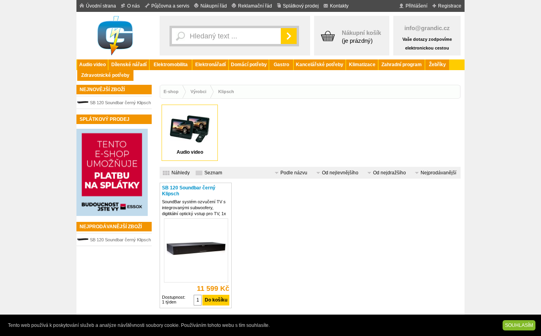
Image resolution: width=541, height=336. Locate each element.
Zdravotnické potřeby (105, 75)
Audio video (92, 64)
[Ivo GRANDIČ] (116, 35)
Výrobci (198, 91)
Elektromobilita (171, 64)
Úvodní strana (101, 6)
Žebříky (437, 64)
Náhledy (180, 173)
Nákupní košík (361, 32)
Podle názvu (293, 173)
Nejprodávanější (438, 173)
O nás (133, 6)
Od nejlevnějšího (340, 173)
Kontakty (339, 6)
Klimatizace (362, 64)
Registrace (449, 6)
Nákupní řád (213, 6)
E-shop (171, 91)
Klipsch (226, 91)
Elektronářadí (210, 64)
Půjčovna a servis (170, 6)
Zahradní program (401, 64)
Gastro (281, 64)
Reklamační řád (255, 6)
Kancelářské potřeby (319, 64)
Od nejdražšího (389, 173)
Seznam (213, 173)
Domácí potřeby (249, 64)
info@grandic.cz (427, 28)
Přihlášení (416, 6)
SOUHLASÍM (519, 325)
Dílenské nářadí (129, 64)
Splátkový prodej (301, 6)
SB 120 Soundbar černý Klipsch (120, 102)
